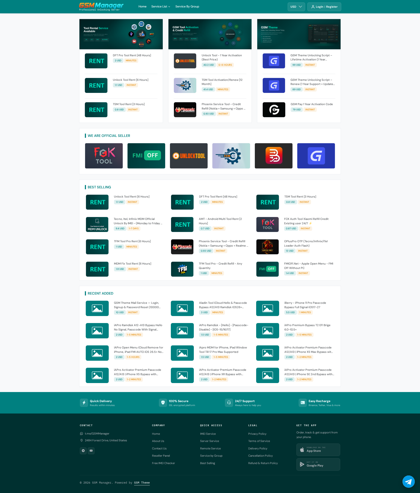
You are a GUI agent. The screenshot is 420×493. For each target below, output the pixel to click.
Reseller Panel (161, 456)
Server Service (209, 441)
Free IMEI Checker (163, 463)
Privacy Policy (257, 434)
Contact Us (159, 448)
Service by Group (211, 456)
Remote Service (210, 448)
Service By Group (187, 6)
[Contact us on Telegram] (408, 481)
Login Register (327, 7)
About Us (158, 441)
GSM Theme (142, 482)
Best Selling (207, 463)
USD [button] (293, 7)
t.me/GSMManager (97, 433)
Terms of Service (259, 441)
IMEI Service (208, 434)
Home (142, 6)
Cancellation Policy (260, 456)
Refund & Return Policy (263, 463)
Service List (159, 6)
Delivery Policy (257, 448)
